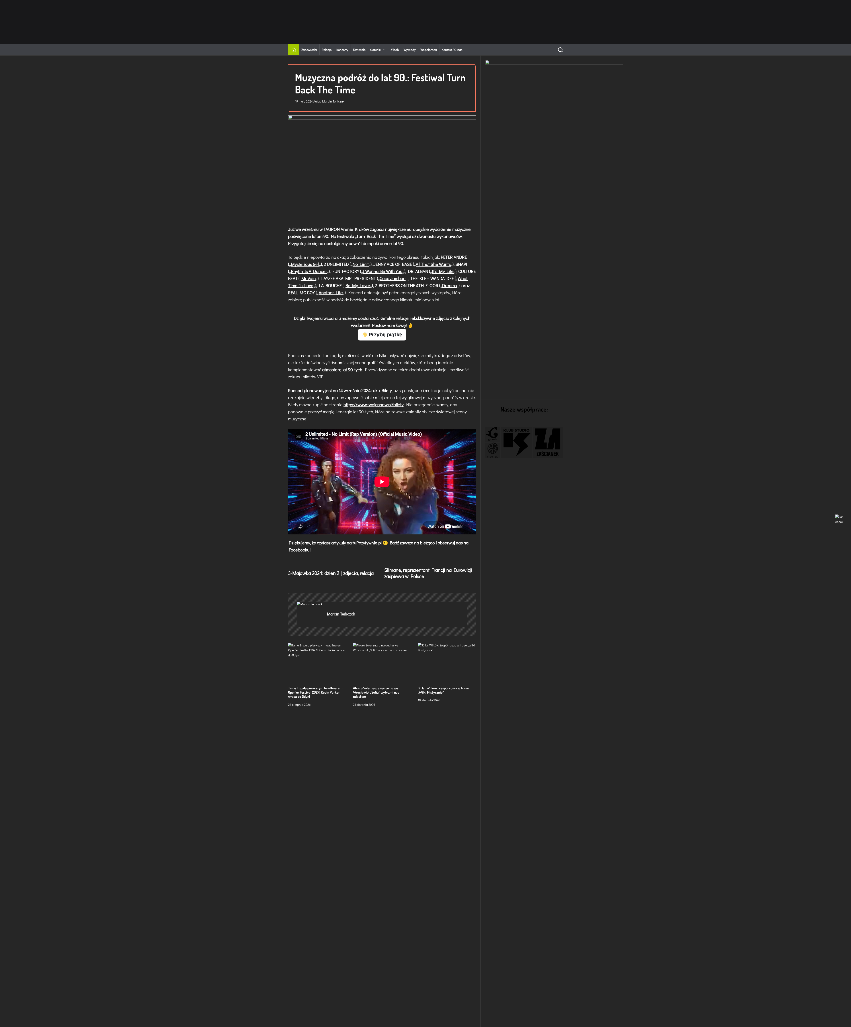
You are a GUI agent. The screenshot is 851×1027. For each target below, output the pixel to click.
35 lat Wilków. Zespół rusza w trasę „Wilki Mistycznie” (443, 690)
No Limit (361, 264)
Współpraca (428, 50)
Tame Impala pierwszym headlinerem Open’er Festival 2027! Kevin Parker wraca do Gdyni (315, 692)
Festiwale (359, 50)
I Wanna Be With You (382, 271)
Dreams (449, 285)
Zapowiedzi (309, 50)
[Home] (293, 49)
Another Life (331, 292)
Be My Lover (357, 285)
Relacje (327, 50)
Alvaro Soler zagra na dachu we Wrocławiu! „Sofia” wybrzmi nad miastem (376, 692)
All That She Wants (433, 264)
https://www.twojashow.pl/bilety (374, 404)
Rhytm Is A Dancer (309, 271)
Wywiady (410, 50)
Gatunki (375, 50)
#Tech (394, 50)
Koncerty (342, 50)
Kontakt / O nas (452, 50)
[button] (492, 434)
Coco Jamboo (393, 278)
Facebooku (299, 550)
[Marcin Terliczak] (310, 604)
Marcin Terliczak (333, 101)
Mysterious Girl (305, 264)
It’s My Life (443, 271)
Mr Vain (308, 278)
